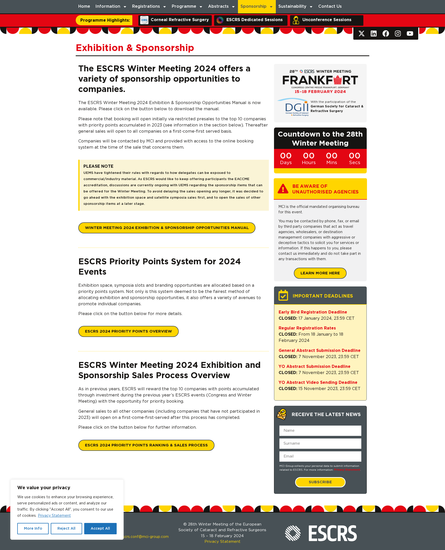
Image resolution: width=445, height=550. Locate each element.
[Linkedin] (374, 34)
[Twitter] (362, 34)
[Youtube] (410, 34)
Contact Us (330, 7)
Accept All (100, 528)
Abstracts (218, 7)
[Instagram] (398, 34)
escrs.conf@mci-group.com (145, 536)
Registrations (146, 7)
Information (107, 7)
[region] (67, 509)
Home (84, 7)
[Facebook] (386, 34)
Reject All (66, 528)
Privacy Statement (54, 515)
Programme (184, 7)
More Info (33, 528)
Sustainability (292, 7)
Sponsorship (254, 7)
